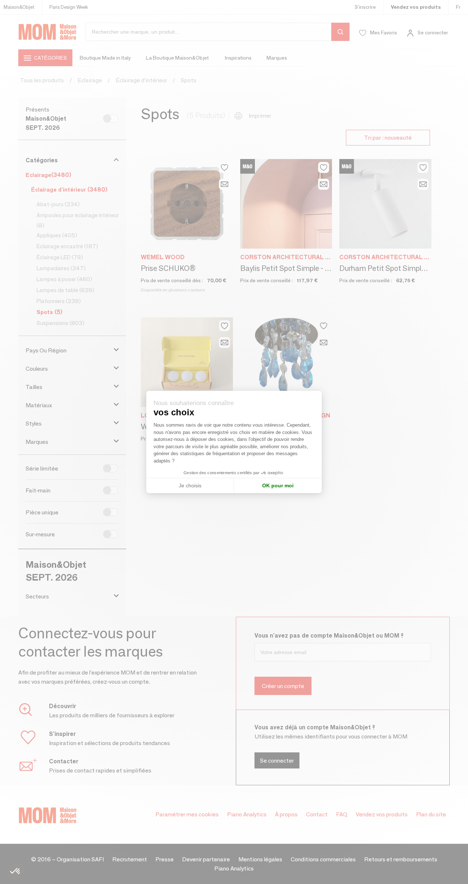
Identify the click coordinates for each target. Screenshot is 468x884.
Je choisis (190, 485)
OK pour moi (278, 485)
